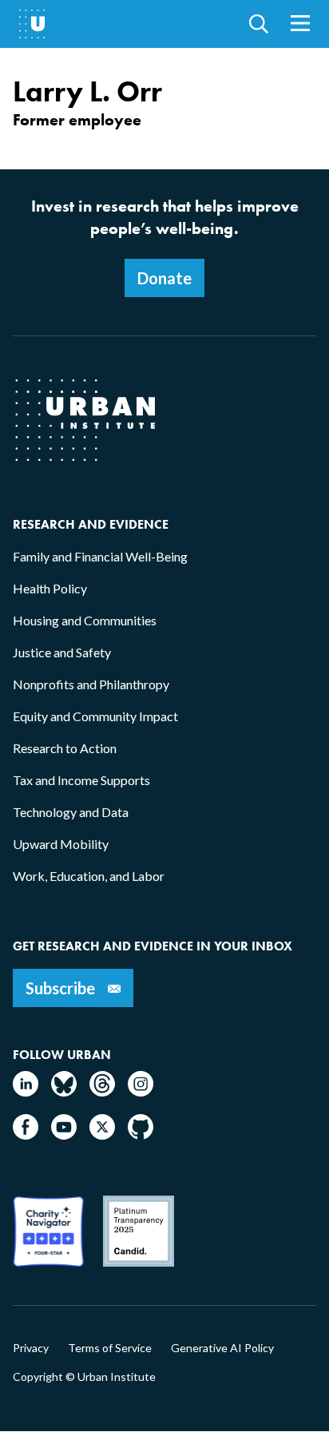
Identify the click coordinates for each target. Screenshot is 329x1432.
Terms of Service (110, 1348)
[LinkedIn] (25, 1091)
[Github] (140, 1134)
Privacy (31, 1348)
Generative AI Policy (222, 1348)
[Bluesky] (64, 1091)
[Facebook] (25, 1134)
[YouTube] (64, 1134)
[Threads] (102, 1091)
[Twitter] (102, 1134)
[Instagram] (140, 1091)
